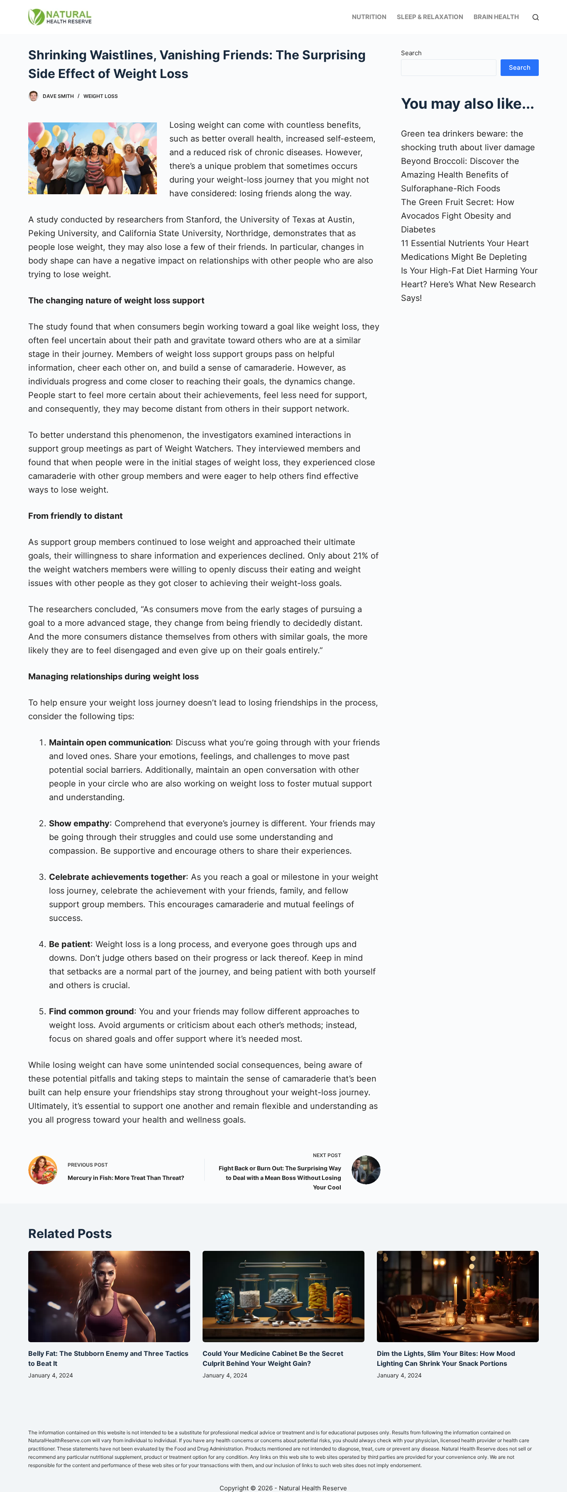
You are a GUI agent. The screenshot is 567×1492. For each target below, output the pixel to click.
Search (411, 53)
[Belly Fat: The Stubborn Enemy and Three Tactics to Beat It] (109, 1296)
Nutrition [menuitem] (369, 17)
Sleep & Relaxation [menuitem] (430, 17)
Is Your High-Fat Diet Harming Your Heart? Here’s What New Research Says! (469, 284)
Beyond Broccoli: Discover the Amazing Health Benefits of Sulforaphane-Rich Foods (460, 174)
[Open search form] (536, 17)
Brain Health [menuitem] (496, 17)
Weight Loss (100, 96)
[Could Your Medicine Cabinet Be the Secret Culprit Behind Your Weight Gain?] (283, 1296)
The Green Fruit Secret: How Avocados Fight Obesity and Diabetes (457, 215)
